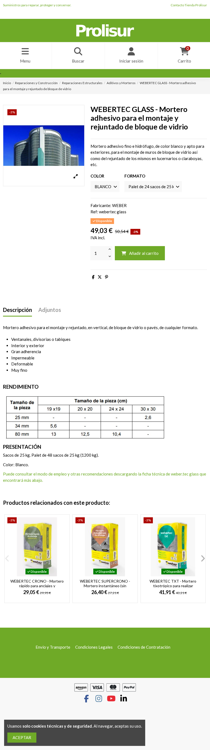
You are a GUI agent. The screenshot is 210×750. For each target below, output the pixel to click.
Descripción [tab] (17, 310)
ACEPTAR (22, 737)
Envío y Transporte (53, 647)
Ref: (94, 211)
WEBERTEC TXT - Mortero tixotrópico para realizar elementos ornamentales (173, 586)
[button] (7, 558)
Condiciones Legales (94, 647)
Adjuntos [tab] (49, 310)
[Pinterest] (106, 276)
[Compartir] (93, 276)
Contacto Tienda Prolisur (189, 5)
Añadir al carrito (144, 253)
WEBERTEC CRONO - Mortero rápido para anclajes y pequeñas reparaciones (37, 586)
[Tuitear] (100, 276)
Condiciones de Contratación (144, 647)
